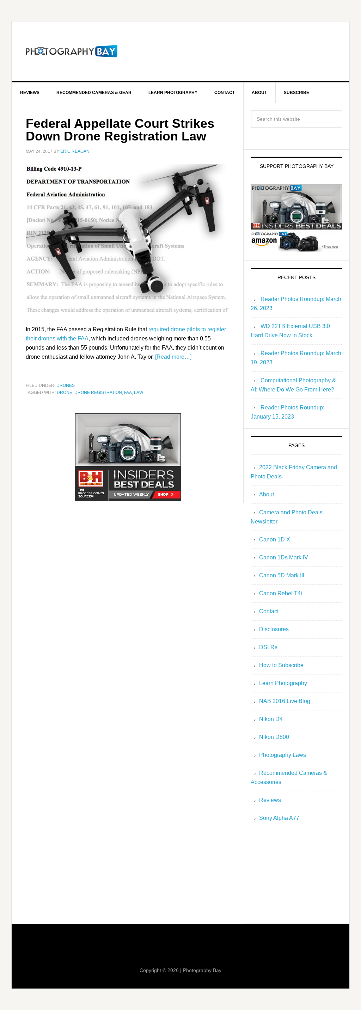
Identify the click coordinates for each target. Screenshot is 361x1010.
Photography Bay (71, 51)
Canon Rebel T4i (280, 593)
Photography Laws (282, 755)
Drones (65, 385)
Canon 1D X (274, 539)
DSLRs (268, 647)
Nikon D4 (271, 719)
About (266, 494)
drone (64, 392)
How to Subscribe (281, 665)
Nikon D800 (274, 737)
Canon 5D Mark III (281, 575)
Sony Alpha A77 (279, 818)
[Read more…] (173, 357)
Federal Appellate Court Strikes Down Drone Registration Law (120, 129)
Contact (269, 611)
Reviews (270, 800)
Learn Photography (283, 683)
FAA (128, 392)
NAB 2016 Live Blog (284, 701)
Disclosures (274, 629)
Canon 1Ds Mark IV (283, 557)
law (138, 392)
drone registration (98, 392)
